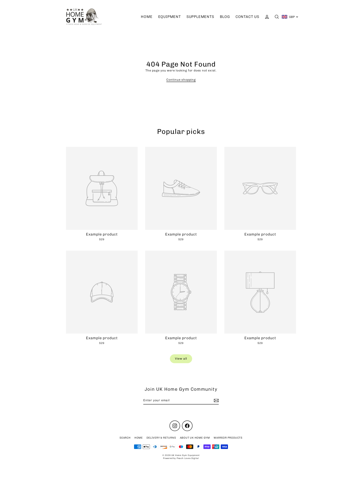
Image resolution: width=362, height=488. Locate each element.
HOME (146, 17)
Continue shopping (181, 79)
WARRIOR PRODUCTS (228, 437)
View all (181, 358)
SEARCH (125, 437)
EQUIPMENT (169, 17)
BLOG (225, 17)
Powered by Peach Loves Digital (181, 458)
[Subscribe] (216, 400)
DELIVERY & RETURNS (161, 437)
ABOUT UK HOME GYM (195, 437)
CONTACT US (247, 17)
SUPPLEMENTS (200, 17)
